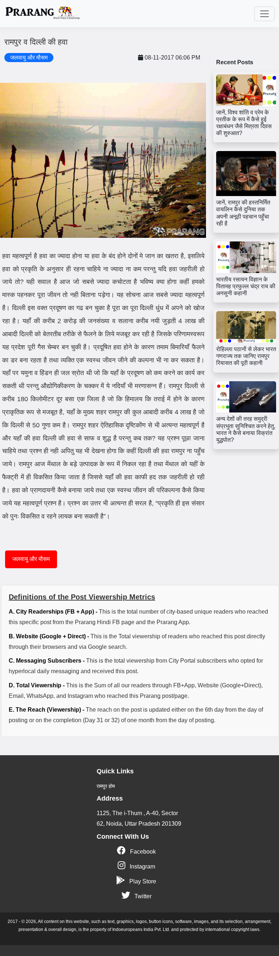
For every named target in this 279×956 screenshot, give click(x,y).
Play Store (142, 881)
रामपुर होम (106, 786)
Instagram (141, 866)
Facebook (142, 852)
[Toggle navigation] (264, 14)
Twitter (142, 896)
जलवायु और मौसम (31, 559)
